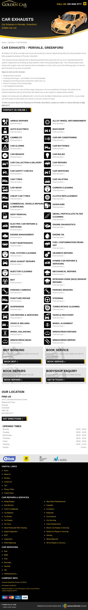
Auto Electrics (9, 505)
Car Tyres (7, 524)
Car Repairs (8, 520)
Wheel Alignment (52, 539)
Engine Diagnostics (11, 531)
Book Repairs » (13, 380)
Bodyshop (49, 513)
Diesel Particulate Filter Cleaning (15, 528)
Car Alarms (50, 509)
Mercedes (7, 562)
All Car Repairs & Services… (56, 543)
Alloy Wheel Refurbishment (55, 501)
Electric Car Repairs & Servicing (57, 528)
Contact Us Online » (15, 110)
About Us (7, 474)
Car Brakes (8, 516)
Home (6, 470)
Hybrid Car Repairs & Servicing (57, 531)
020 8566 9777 (69, 4)
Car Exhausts (51, 516)
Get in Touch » (55, 380)
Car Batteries (8, 513)
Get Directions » (13, 419)
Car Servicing (51, 520)
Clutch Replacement (53, 524)
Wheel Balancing (10, 543)
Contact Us (8, 482)
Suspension (8, 539)
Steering (49, 535)
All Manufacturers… (11, 574)
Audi (5, 551)
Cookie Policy (9, 493)
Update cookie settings (9, 607)
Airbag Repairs (9, 501)
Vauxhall (7, 566)
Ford (5, 559)
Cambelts (49, 505)
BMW (6, 555)
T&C (5, 485)
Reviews (7, 478)
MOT (6, 535)
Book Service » (56, 361)
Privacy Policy (9, 489)
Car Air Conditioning (11, 509)
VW (5, 570)
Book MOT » (11, 361)
